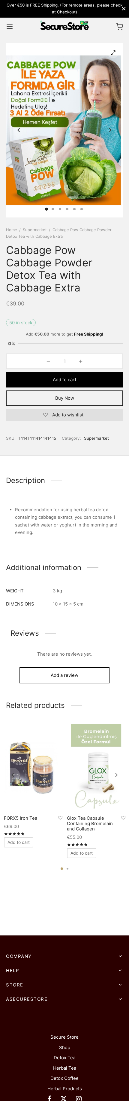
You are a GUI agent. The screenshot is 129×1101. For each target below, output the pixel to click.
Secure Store (64, 1037)
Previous (19, 130)
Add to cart (64, 379)
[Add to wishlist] (60, 817)
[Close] (124, 8)
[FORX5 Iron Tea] (33, 767)
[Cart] (119, 26)
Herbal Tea (64, 1068)
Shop (64, 1047)
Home (11, 229)
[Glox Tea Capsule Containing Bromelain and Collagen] (96, 767)
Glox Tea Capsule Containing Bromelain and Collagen (90, 823)
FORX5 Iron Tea (20, 818)
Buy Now (64, 398)
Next (110, 130)
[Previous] (12, 775)
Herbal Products (64, 1088)
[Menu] (9, 26)
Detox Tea (64, 1057)
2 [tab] (67, 869)
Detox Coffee (64, 1078)
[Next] (116, 775)
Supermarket (35, 229)
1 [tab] (62, 868)
